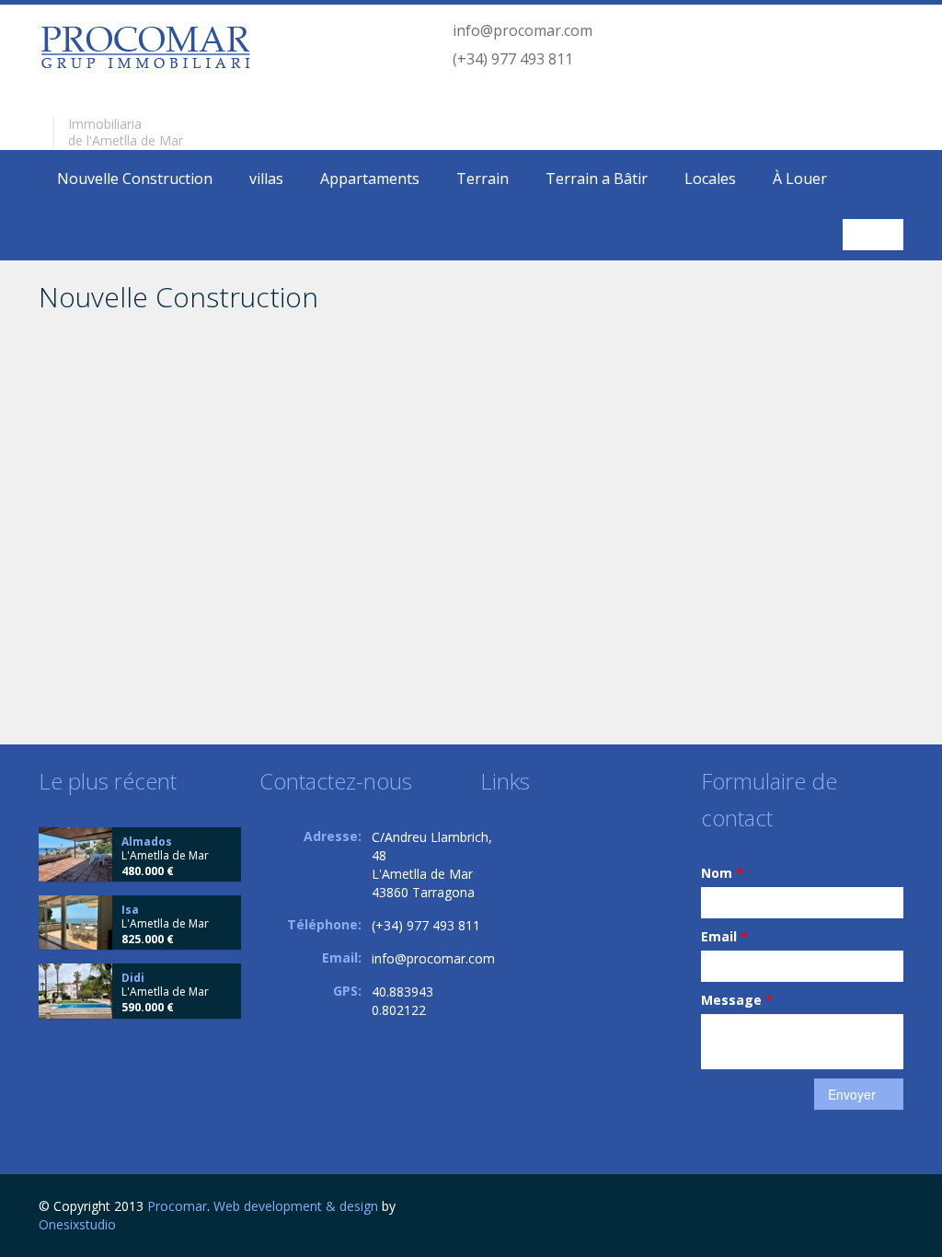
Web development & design (295, 1206)
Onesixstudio (77, 1224)
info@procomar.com (522, 30)
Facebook (898, 1208)
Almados (146, 841)
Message (737, 1000)
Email (724, 936)
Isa (130, 909)
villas (266, 178)
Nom (722, 873)
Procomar (177, 1206)
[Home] (145, 46)
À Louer (800, 178)
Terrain (482, 178)
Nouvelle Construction (135, 178)
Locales (710, 178)
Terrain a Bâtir (597, 178)
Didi (132, 978)
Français (875, 234)
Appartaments (369, 178)
